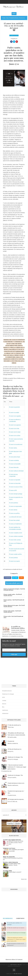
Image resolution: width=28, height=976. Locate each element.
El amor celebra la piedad (16, 536)
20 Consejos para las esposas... (16, 799)
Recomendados (8, 918)
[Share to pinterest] (17, 41)
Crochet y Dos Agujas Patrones (12, 839)
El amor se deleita (14, 460)
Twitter (16, 577)
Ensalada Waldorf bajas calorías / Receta (14, 864)
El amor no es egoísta (15, 416)
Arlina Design (18, 973)
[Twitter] (14, 829)
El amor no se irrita (14, 428)
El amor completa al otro (15, 532)
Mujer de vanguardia (9, 856)
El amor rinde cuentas (15, 539)
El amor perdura (13, 557)
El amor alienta (13, 509)
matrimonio (5, 710)
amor (3, 697)
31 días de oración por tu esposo (15, 927)
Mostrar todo (24, 879)
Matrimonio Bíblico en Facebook (14, 959)
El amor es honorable (15, 464)
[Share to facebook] (11, 41)
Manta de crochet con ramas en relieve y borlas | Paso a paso (16, 842)
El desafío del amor (14, 35)
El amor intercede (14, 467)
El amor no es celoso (14, 435)
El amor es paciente (14, 407)
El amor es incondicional (15, 444)
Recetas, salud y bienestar (10, 862)
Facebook (8, 577)
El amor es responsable (15, 506)
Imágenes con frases (9, 848)
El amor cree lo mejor (14, 432)
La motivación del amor (15, 516)
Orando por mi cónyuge (8, 694)
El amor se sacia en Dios (15, 486)
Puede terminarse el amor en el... (16, 783)
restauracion (5, 713)
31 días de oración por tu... (14, 725)
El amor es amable (14, 412)
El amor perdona (13, 502)
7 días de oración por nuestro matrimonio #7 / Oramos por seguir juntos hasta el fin (16, 939)
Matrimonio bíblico (16, 964)
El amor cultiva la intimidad (16, 471)
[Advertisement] (14, 672)
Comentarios (20, 918)
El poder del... (11, 741)
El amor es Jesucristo (15, 483)
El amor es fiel (13, 490)
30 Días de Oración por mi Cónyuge (16, 932)
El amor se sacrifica (14, 513)
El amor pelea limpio (14, 457)
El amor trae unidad (14, 520)
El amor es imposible (14, 479)
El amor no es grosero (15, 425)
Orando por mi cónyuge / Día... (15, 757)
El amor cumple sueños (15, 554)
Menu (14, 13)
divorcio (4, 703)
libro (3, 707)
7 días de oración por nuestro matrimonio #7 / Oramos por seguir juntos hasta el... (17, 767)
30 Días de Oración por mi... (15, 749)
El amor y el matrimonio (15, 523)
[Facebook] (11, 829)
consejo (4, 700)
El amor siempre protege (15, 493)
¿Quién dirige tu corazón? (15, 872)
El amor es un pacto (14, 561)
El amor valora (13, 448)
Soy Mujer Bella (7, 870)
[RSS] (17, 829)
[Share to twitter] (14, 41)
